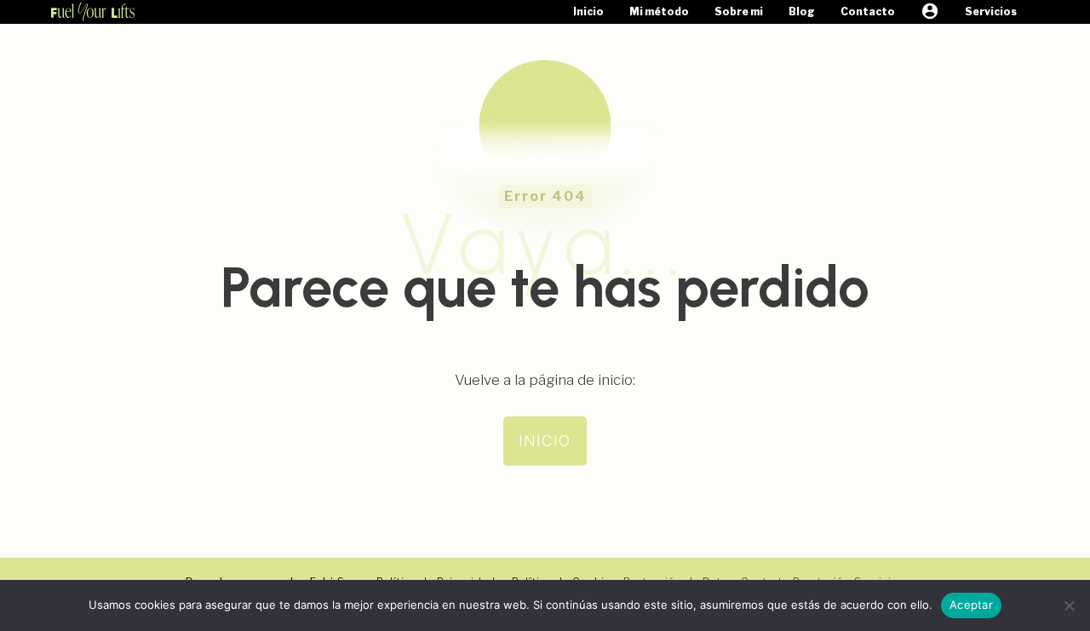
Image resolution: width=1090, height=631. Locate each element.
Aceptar (971, 604)
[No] (1068, 605)
